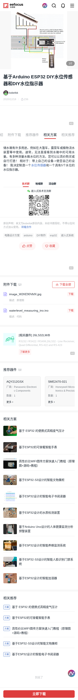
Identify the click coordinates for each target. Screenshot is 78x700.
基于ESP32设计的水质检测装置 (39, 512)
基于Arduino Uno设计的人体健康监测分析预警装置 (46, 529)
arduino (28, 235)
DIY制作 (41, 235)
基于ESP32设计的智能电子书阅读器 (42, 496)
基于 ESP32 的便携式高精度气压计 (41, 430)
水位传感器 (38, 165)
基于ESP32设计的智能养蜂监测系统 (42, 545)
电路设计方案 (12, 235)
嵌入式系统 (67, 235)
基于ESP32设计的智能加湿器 (38, 578)
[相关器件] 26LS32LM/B (34, 335)
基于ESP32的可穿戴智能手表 (38, 447)
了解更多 (25, 352)
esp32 (53, 235)
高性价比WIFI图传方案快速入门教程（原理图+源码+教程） (47, 463)
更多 (8, 402)
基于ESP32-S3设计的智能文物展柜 (41, 480)
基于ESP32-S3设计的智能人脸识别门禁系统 (46, 561)
